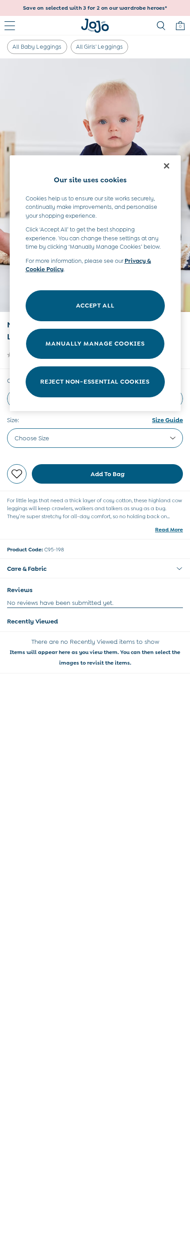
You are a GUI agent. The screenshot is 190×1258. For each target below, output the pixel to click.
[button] (95, 568)
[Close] (166, 166)
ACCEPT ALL (95, 305)
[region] (95, 283)
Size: (13, 420)
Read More (169, 529)
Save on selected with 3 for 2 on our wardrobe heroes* (95, 8)
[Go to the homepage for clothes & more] (95, 26)
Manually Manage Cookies (95, 343)
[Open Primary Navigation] (9, 25)
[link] (161, 25)
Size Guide (167, 420)
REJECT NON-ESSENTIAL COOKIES (95, 381)
